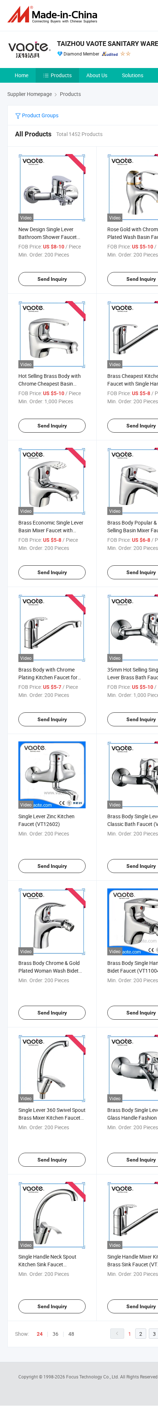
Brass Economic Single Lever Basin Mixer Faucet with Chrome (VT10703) (50, 530)
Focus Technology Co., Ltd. (93, 1377)
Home (21, 75)
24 (40, 1334)
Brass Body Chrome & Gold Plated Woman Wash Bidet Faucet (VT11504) (49, 970)
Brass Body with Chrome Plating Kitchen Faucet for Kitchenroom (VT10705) (48, 677)
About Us (96, 75)
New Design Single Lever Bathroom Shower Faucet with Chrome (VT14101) (47, 237)
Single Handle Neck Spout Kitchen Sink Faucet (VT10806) (47, 1264)
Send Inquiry (52, 279)
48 (71, 1333)
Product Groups (39, 115)
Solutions (132, 75)
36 (55, 1333)
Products (61, 75)
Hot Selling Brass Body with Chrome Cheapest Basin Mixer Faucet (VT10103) (49, 383)
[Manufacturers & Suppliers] (53, 14)
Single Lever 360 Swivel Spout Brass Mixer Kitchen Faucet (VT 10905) (52, 1117)
